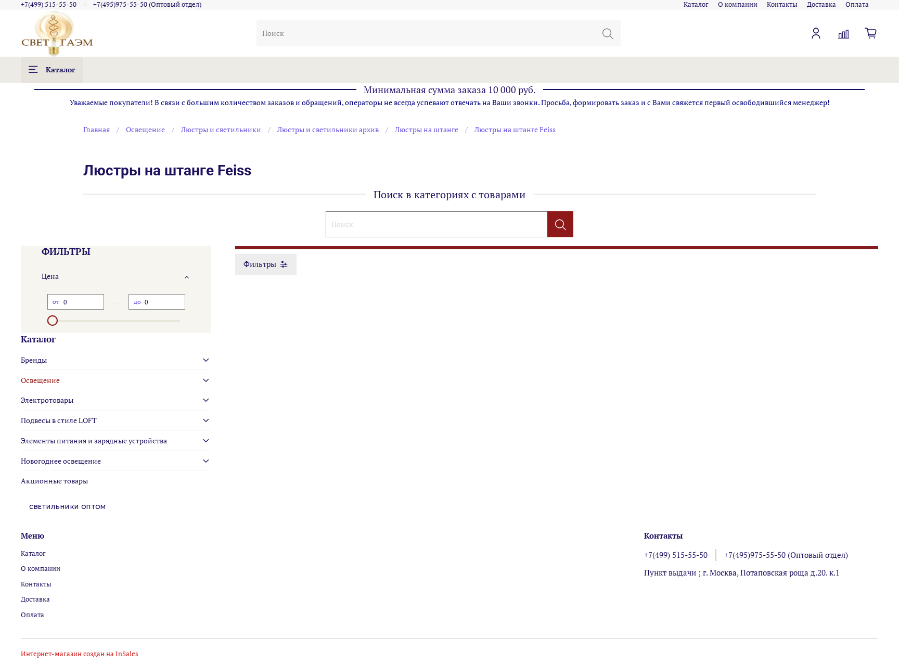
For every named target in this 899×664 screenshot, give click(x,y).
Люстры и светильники (221, 129)
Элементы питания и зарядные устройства (94, 440)
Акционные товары (54, 481)
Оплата (857, 4)
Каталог (696, 4)
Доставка (821, 4)
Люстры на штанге (426, 129)
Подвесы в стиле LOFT (59, 420)
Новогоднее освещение (61, 461)
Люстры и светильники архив (328, 129)
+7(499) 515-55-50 (48, 4)
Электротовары (47, 400)
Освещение (145, 129)
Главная (96, 129)
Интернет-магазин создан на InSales (79, 653)
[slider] (52, 320)
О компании (737, 4)
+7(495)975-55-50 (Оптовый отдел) (147, 4)
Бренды (34, 360)
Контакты (782, 4)
